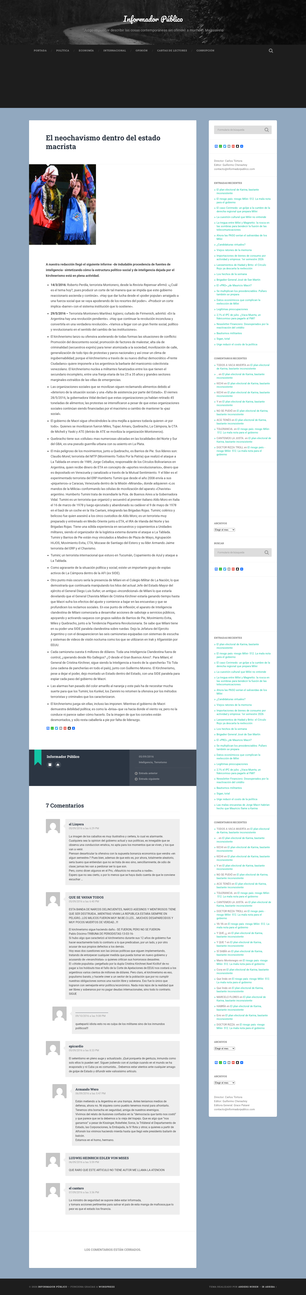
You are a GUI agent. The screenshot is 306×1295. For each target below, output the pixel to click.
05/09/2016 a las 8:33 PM (84, 1050)
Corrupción (205, 50)
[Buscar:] (243, 130)
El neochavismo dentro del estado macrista (103, 142)
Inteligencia (146, 762)
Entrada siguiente (149, 778)
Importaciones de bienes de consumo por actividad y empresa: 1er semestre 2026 (241, 257)
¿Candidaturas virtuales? (231, 244)
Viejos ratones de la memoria (234, 250)
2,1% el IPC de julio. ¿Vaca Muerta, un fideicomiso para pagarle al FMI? (239, 316)
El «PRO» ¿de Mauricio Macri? (234, 285)
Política (62, 50)
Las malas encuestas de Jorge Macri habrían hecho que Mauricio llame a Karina (243, 806)
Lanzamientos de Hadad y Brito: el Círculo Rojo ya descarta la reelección (241, 266)
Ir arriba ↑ (269, 1286)
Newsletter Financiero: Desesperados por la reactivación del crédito (242, 326)
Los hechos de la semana (232, 274)
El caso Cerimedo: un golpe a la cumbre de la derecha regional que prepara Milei (243, 209)
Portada (40, 50)
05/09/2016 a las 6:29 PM (84, 828)
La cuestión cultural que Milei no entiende (241, 217)
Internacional (114, 50)
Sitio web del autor (58, 765)
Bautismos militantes (229, 333)
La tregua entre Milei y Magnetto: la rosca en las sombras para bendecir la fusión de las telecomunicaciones (243, 226)
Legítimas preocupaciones (232, 309)
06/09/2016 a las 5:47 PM (90, 1093)
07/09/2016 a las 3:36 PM (84, 1192)
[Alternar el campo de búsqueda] (271, 51)
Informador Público (153, 18)
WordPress (107, 1286)
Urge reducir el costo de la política (237, 344)
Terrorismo (160, 762)
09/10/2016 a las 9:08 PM (90, 1016)
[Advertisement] (153, 83)
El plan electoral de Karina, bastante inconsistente (243, 366)
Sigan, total (223, 338)
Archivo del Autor (50, 765)
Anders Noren (248, 1286)
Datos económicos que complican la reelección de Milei (238, 301)
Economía (86, 50)
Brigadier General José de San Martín (238, 279)
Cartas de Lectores (172, 50)
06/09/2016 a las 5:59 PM (84, 1162)
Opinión (142, 50)
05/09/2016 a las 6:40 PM (84, 901)
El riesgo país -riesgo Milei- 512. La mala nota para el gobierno (243, 430)
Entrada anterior (148, 773)
